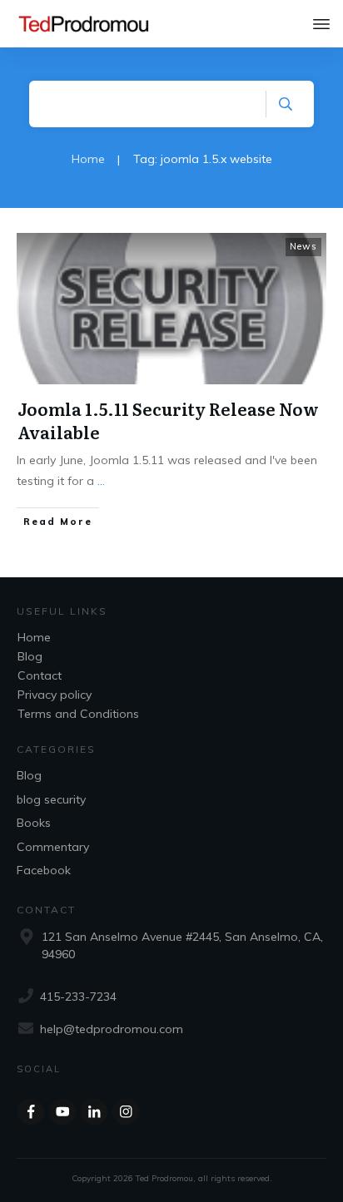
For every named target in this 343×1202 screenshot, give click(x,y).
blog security (51, 799)
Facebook (44, 870)
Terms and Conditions (78, 713)
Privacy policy (54, 694)
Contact (39, 675)
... (101, 480)
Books (34, 822)
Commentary (53, 846)
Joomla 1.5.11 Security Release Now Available (168, 420)
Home (34, 637)
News (303, 246)
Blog (29, 656)
